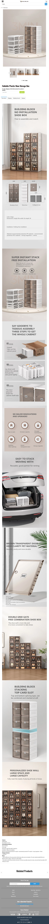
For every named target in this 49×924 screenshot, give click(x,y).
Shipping (9, 98)
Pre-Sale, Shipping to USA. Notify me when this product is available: (13, 89)
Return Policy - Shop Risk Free (35, 890)
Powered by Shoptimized (24, 919)
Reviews (23, 98)
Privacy (13, 894)
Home (2, 7)
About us (13, 892)
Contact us (35, 892)
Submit (34, 883)
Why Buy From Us (16, 98)
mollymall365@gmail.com (25, 904)
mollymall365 (22, 917)
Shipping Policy (13, 896)
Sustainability (36, 894)
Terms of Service (35, 896)
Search (13, 890)
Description (4, 98)
